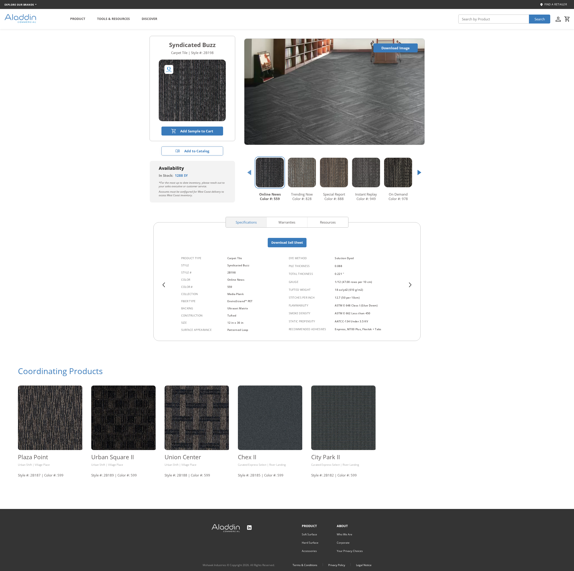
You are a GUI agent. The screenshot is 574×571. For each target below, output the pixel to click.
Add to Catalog (196, 151)
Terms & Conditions (305, 565)
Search (540, 19)
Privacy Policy (336, 565)
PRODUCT (77, 19)
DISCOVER (149, 19)
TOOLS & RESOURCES (113, 19)
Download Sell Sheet (287, 242)
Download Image (395, 48)
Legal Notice (364, 565)
